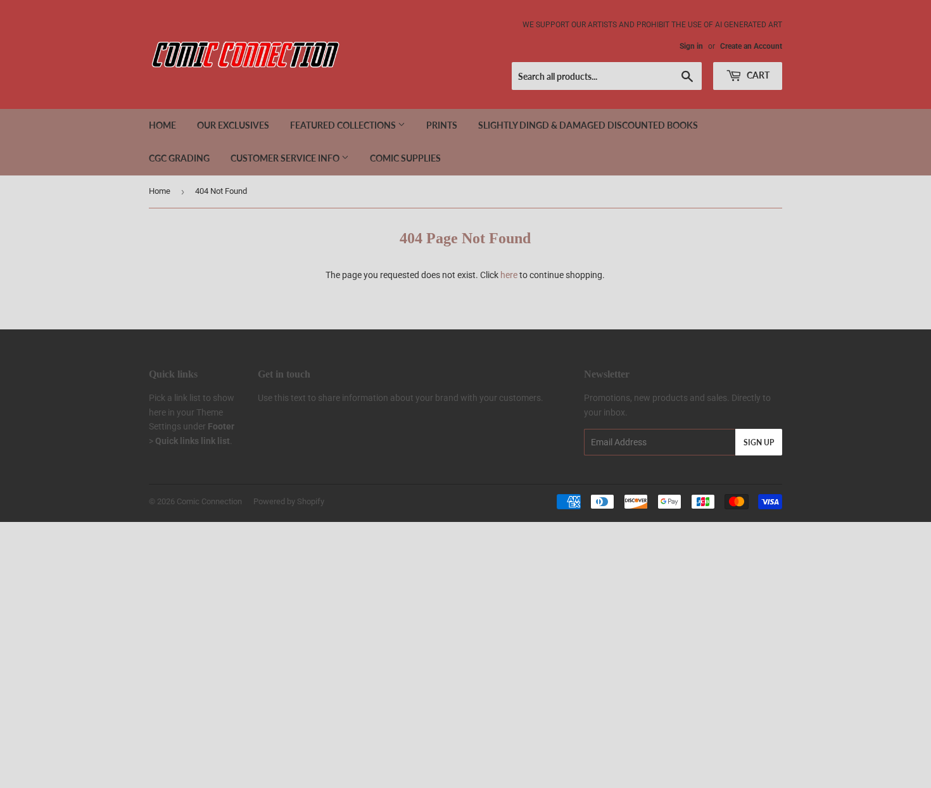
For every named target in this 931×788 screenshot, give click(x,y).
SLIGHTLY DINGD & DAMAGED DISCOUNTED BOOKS (588, 125)
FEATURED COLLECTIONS (344, 125)
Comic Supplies (405, 158)
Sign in (691, 46)
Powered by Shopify (288, 501)
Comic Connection (209, 501)
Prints (441, 125)
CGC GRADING (179, 158)
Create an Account (751, 46)
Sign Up (759, 442)
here (508, 275)
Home (162, 125)
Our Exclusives (233, 125)
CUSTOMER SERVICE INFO (286, 158)
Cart (757, 75)
